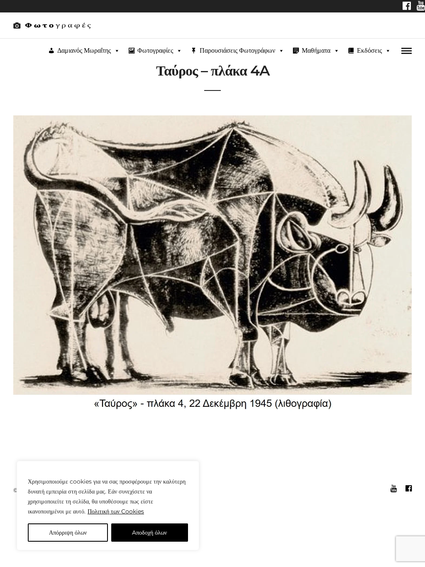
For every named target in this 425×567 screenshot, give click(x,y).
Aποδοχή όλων (149, 532)
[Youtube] (421, 6)
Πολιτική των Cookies (116, 511)
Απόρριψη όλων (68, 532)
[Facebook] (407, 6)
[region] (108, 505)
